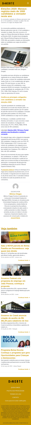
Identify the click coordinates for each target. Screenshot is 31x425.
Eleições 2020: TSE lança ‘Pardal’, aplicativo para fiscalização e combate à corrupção (15, 132)
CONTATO (15, 397)
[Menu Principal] (28, 3)
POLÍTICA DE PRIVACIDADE (15, 391)
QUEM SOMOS (15, 387)
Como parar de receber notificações (15, 400)
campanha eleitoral (8, 169)
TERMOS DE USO (15, 394)
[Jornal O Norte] (8, 3)
